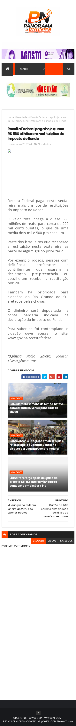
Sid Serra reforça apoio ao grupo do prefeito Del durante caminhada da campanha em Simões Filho (33, 481)
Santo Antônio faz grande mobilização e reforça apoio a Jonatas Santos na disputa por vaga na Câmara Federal (37, 444)
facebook (66, 540)
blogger (38, 540)
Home (11, 117)
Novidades (22, 117)
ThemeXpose (65, 721)
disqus (52, 540)
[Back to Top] (38, 713)
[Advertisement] (38, 652)
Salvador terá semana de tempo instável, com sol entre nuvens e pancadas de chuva (37, 407)
